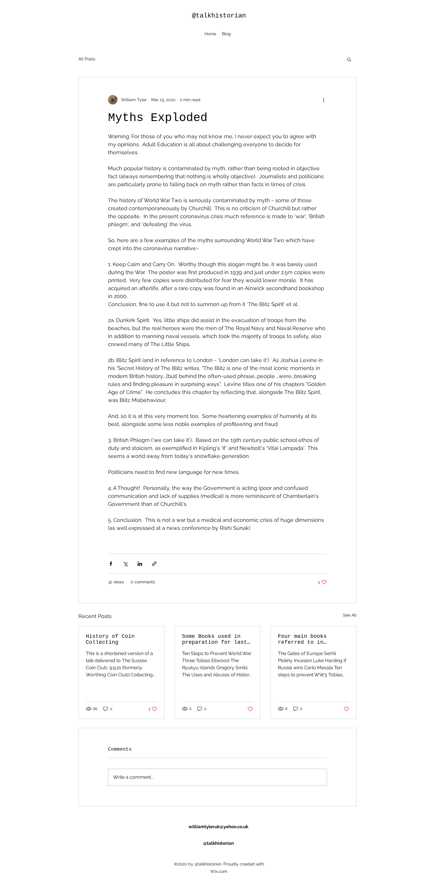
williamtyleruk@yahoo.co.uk (218, 826)
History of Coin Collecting (110, 639)
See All (350, 615)
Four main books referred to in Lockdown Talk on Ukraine (304, 639)
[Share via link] (154, 564)
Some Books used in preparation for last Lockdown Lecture (214, 639)
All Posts (86, 59)
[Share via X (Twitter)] (125, 564)
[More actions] (323, 99)
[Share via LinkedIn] (140, 564)
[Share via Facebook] (111, 564)
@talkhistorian (219, 16)
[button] (349, 59)
